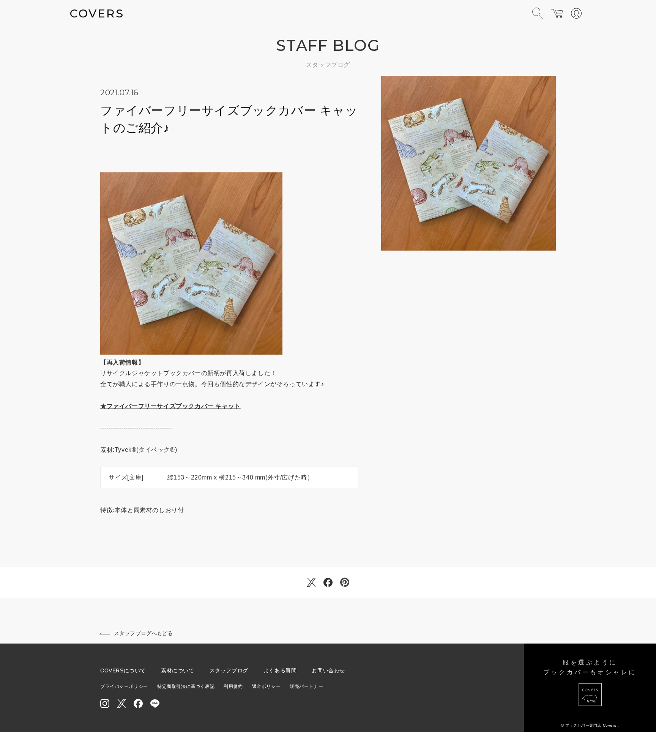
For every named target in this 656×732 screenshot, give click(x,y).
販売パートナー (306, 686)
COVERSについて (123, 670)
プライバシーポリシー (124, 686)
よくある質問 (280, 670)
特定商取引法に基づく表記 (185, 686)
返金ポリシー (266, 686)
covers (97, 13)
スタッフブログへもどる (143, 633)
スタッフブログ (229, 670)
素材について (177, 670)
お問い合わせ (328, 670)
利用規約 (233, 686)
